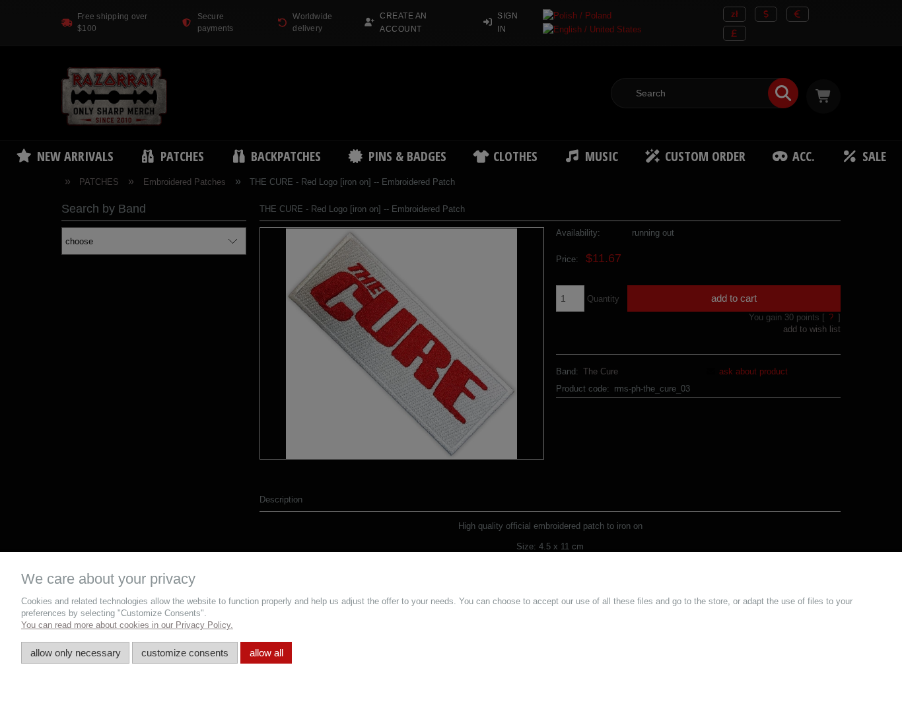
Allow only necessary (75, 652)
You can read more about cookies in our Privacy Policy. (127, 625)
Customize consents (184, 652)
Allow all (266, 652)
